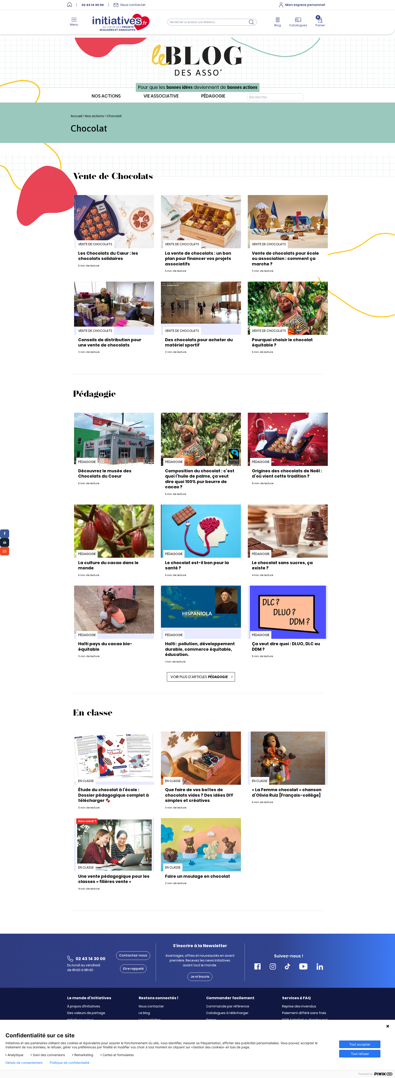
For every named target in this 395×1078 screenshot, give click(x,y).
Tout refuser (360, 1054)
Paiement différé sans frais (304, 1013)
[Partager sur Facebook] (4, 533)
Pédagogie (213, 96)
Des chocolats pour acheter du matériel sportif (199, 342)
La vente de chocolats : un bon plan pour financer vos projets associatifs (198, 258)
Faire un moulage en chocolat (197, 876)
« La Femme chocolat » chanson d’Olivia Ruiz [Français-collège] (286, 792)
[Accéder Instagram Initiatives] (273, 967)
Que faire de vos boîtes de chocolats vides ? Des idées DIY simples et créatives (199, 795)
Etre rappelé (133, 968)
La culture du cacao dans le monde (108, 565)
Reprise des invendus (299, 1006)
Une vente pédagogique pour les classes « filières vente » (113, 878)
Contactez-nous (133, 955)
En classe (86, 781)
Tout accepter (359, 1044)
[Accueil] (69, 5)
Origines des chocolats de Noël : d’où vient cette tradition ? (287, 473)
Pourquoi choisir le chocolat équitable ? (282, 342)
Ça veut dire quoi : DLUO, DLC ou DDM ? (286, 646)
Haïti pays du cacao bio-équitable (105, 646)
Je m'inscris (199, 976)
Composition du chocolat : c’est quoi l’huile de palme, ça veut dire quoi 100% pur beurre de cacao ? (199, 479)
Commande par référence (227, 1006)
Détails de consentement (24, 1063)
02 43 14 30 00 (93, 5)
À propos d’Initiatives (83, 1006)
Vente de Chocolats (95, 244)
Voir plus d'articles (199, 676)
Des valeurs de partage (86, 1013)
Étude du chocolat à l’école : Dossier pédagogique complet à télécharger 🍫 (113, 795)
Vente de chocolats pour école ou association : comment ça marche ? (285, 258)
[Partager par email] (4, 551)
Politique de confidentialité (69, 1063)
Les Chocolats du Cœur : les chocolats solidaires (108, 255)
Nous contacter (151, 1006)
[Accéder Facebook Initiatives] (257, 967)
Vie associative (161, 96)
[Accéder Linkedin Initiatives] (320, 967)
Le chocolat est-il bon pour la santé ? (197, 565)
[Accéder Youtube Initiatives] (303, 967)
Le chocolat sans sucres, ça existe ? (282, 565)
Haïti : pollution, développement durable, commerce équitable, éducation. (200, 649)
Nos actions (106, 96)
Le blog (144, 1013)
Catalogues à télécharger (227, 1013)
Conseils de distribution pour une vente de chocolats (109, 342)
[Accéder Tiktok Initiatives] (287, 967)
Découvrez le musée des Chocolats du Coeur (104, 473)
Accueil (76, 116)
